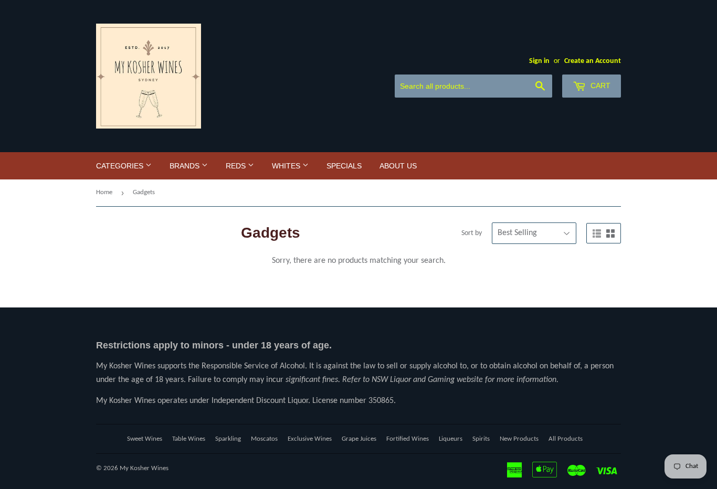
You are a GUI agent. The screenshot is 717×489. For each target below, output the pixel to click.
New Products (519, 438)
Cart (599, 85)
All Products (566, 438)
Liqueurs (450, 438)
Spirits (481, 438)
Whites (287, 166)
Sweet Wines (144, 438)
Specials (344, 166)
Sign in (539, 61)
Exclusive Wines (310, 438)
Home (104, 192)
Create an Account (592, 61)
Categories (120, 166)
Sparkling (228, 438)
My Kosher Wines (144, 468)
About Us (398, 166)
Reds (237, 166)
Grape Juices (359, 438)
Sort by (471, 233)
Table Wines (188, 438)
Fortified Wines (407, 438)
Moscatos (264, 438)
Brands (186, 166)
